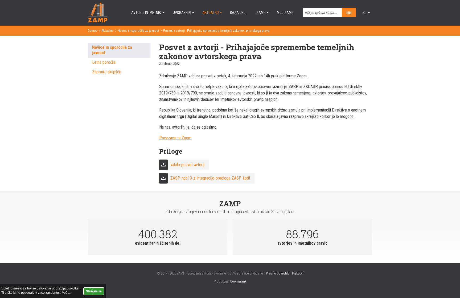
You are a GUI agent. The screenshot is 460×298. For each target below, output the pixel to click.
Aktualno (210, 12)
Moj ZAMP (285, 12)
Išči (349, 13)
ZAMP (261, 12)
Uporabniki (182, 12)
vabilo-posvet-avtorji (187, 164)
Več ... (66, 293)
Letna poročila (104, 62)
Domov (92, 31)
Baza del (237, 12)
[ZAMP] (98, 20)
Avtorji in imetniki (146, 12)
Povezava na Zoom (175, 137)
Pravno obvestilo (278, 273)
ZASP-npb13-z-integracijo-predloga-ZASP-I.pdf (210, 178)
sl (364, 12)
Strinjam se (94, 291)
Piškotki (297, 273)
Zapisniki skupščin (107, 71)
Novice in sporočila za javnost (138, 31)
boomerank (238, 281)
